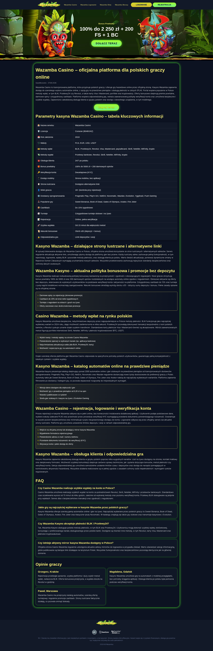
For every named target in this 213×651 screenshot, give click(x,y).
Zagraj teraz (106, 107)
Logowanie (141, 5)
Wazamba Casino (70, 5)
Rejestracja (164, 5)
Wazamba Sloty (105, 5)
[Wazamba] (49, 4)
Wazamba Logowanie (88, 5)
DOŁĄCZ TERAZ (106, 43)
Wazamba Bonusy (121, 5)
